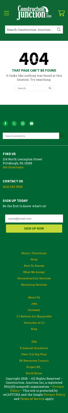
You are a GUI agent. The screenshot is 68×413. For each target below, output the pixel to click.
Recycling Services (34, 284)
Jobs (34, 303)
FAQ (34, 341)
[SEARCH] (50, 88)
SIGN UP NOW (34, 228)
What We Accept (34, 272)
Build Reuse (34, 373)
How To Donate (34, 265)
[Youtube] (31, 123)
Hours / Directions (34, 253)
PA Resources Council (34, 360)
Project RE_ (34, 367)
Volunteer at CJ (34, 322)
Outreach (34, 310)
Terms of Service (32, 399)
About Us (34, 297)
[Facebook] (5, 123)
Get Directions (13, 167)
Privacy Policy (54, 394)
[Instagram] (23, 123)
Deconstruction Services (34, 278)
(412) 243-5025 (13, 187)
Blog (34, 329)
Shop (34, 259)
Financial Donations (34, 348)
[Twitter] (14, 123)
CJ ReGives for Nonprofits (34, 316)
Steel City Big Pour (34, 354)
